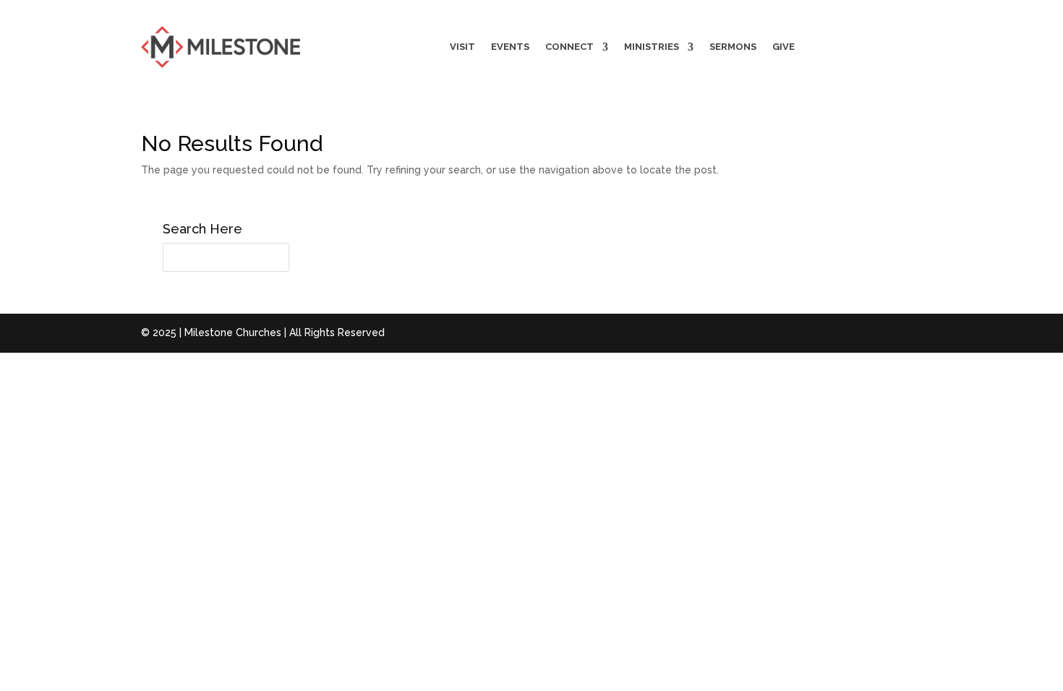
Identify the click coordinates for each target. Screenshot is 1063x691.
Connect (569, 46)
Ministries (651, 46)
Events (510, 46)
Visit (462, 46)
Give (783, 46)
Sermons (732, 46)
